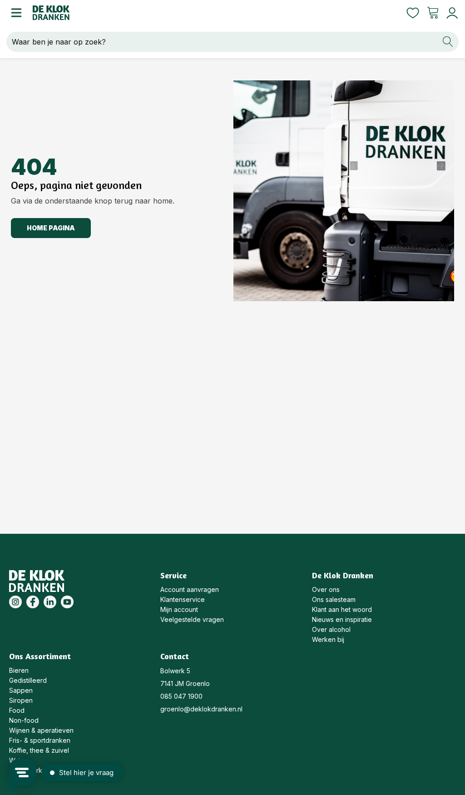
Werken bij (328, 639)
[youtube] (67, 602)
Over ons (326, 589)
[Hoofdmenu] (16, 12)
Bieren (19, 670)
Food (17, 710)
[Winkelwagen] (433, 13)
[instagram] (15, 602)
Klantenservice (182, 599)
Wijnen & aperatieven (41, 730)
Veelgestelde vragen (192, 619)
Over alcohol (331, 629)
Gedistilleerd (28, 680)
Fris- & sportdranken (39, 740)
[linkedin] (50, 602)
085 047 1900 (181, 696)
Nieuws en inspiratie (342, 619)
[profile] (450, 13)
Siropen (21, 700)
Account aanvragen (189, 589)
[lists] (413, 13)
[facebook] (32, 602)
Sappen (21, 690)
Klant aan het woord (342, 609)
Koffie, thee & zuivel (39, 750)
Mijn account (179, 609)
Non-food (24, 720)
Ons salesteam (334, 599)
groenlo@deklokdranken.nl (201, 709)
